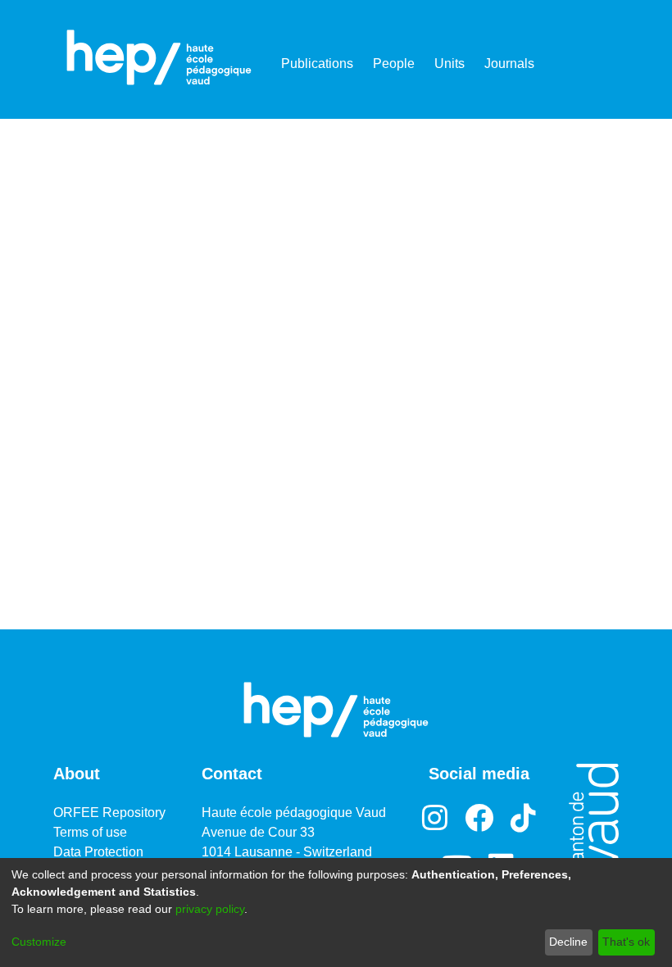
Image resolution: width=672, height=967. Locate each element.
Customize (38, 941)
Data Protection (98, 852)
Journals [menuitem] (509, 63)
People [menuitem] (394, 63)
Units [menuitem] (449, 63)
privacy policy (209, 908)
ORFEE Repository (109, 812)
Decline (568, 941)
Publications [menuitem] (317, 63)
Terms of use (90, 832)
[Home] (159, 57)
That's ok (626, 941)
